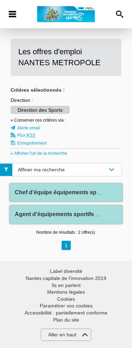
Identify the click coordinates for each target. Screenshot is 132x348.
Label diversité (66, 271)
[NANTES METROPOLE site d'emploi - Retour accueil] (66, 14)
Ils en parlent (66, 285)
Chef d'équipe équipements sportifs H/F (68, 192)
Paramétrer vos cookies (66, 306)
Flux (26, 135)
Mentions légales (66, 292)
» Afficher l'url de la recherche (39, 153)
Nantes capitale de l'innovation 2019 (66, 278)
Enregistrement (31, 143)
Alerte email (28, 128)
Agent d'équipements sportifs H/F (60, 214)
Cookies (66, 299)
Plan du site (66, 320)
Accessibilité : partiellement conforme (66, 313)
